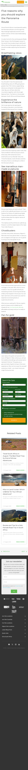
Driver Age (4, 402)
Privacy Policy (18, 585)
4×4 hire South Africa (16, 307)
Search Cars (20, 2)
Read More (20, 470)
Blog (6, 4)
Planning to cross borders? (10, 408)
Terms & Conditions (6, 587)
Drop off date (5, 394)
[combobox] (14, 385)
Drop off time (18, 394)
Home (2, 4)
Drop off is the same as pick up (10, 387)
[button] (14, 617)
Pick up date (5, 389)
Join (14, 591)
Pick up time (18, 389)
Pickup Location (6, 382)
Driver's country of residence (8, 398)
